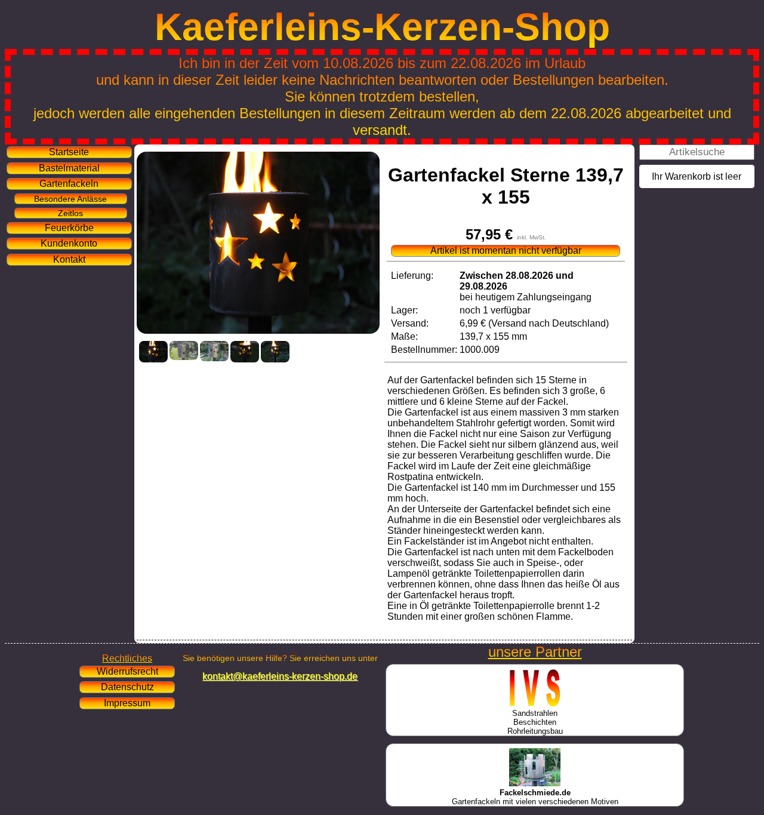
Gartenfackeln (68, 184)
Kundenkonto (69, 243)
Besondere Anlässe (70, 199)
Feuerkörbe (69, 228)
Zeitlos (70, 213)
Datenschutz (127, 687)
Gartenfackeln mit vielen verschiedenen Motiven (535, 797)
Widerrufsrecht (127, 671)
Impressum (127, 703)
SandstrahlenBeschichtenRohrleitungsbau (535, 722)
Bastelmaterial (69, 168)
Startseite (69, 152)
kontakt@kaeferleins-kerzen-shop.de (280, 676)
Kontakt (69, 259)
